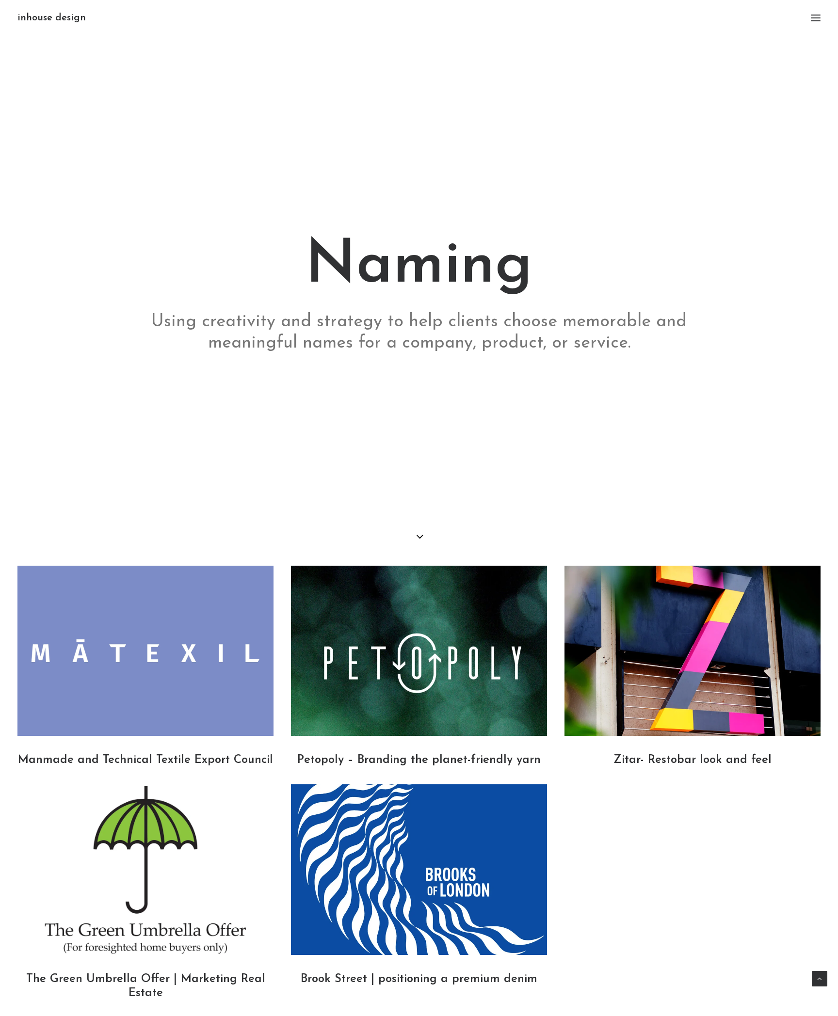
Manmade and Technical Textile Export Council (145, 760)
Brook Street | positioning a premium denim (419, 979)
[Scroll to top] (819, 978)
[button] (815, 18)
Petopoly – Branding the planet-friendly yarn (419, 760)
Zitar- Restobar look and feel (692, 760)
